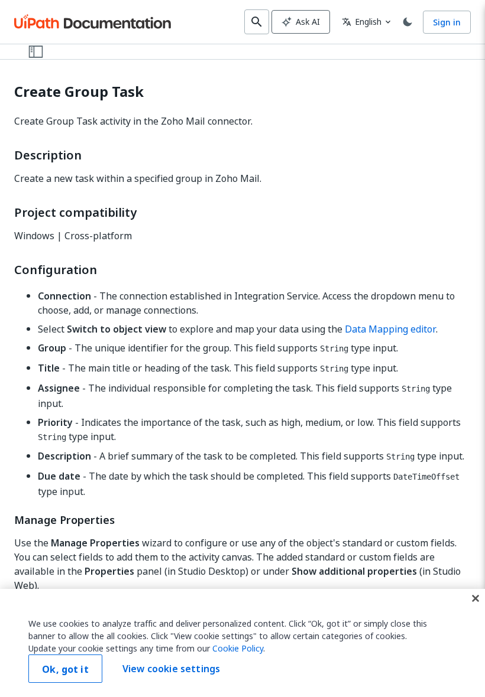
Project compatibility (75, 212)
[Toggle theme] (407, 22)
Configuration (55, 270)
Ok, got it (65, 669)
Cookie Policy (237, 648)
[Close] (475, 598)
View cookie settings (171, 669)
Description (48, 155)
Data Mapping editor (390, 329)
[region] (242, 643)
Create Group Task (79, 92)
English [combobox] (361, 21)
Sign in (447, 22)
